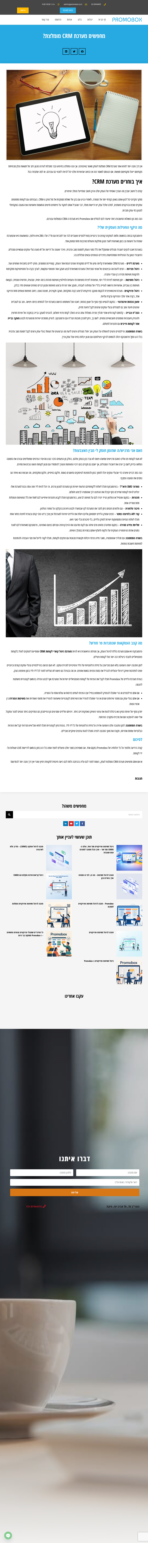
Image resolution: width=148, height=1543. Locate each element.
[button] (82, 51)
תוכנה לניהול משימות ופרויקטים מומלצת (27, 903)
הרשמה (58, 19)
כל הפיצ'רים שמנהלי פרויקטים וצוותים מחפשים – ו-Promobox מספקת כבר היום (25, 934)
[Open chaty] (8, 1535)
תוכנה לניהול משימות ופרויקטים (101, 932)
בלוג (80, 19)
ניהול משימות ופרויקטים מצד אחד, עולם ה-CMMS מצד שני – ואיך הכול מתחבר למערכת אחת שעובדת (97, 849)
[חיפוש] (9, 814)
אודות (69, 19)
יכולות (90, 19)
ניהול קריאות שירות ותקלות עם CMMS (28, 875)
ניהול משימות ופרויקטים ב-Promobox (99, 960)
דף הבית (102, 19)
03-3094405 (34, 1206)
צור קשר (45, 19)
